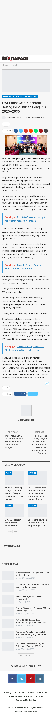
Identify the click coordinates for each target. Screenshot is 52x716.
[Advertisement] (26, 28)
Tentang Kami (10, 692)
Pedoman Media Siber (26, 700)
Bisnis (8, 473)
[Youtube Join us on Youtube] (30, 678)
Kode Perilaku (15, 696)
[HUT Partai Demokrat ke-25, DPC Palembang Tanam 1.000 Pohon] (8, 646)
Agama (9, 505)
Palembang (18, 97)
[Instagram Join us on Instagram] (39, 678)
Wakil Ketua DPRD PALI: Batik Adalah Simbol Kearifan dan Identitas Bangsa (14, 442)
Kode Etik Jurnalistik (33, 696)
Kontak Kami (42, 692)
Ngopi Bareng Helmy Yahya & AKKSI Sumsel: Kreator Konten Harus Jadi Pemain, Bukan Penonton (39, 444)
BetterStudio (32, 711)
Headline (7, 97)
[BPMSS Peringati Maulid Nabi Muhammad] (14, 510)
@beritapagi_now (31, 665)
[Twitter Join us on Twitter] (21, 678)
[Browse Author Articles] (26, 410)
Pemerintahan (31, 97)
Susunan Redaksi (26, 692)
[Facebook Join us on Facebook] (12, 678)
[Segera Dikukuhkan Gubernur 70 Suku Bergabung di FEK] (37, 510)
